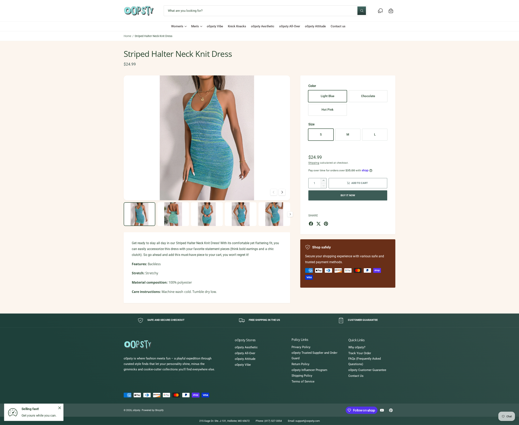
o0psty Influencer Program (309, 370)
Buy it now (348, 195)
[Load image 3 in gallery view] (207, 214)
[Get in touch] (380, 10)
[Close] (60, 408)
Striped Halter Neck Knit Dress (153, 36)
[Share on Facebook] (311, 223)
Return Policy (300, 364)
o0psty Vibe (243, 365)
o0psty (136, 410)
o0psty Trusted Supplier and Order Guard (314, 355)
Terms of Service (303, 381)
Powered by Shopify (152, 410)
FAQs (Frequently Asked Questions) (364, 361)
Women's (177, 26)
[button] (391, 10)
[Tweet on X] (318, 223)
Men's (195, 26)
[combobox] (265, 10)
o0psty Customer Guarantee (367, 370)
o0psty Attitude (245, 359)
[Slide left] (273, 192)
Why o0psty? (356, 347)
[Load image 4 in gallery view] (240, 214)
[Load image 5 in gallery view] (274, 214)
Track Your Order (359, 353)
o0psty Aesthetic (246, 347)
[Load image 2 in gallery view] (173, 214)
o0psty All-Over (245, 353)
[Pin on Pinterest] (326, 223)
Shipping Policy (302, 375)
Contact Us (356, 376)
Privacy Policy (301, 347)
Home (127, 36)
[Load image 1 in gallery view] (139, 214)
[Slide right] (282, 192)
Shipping (313, 162)
